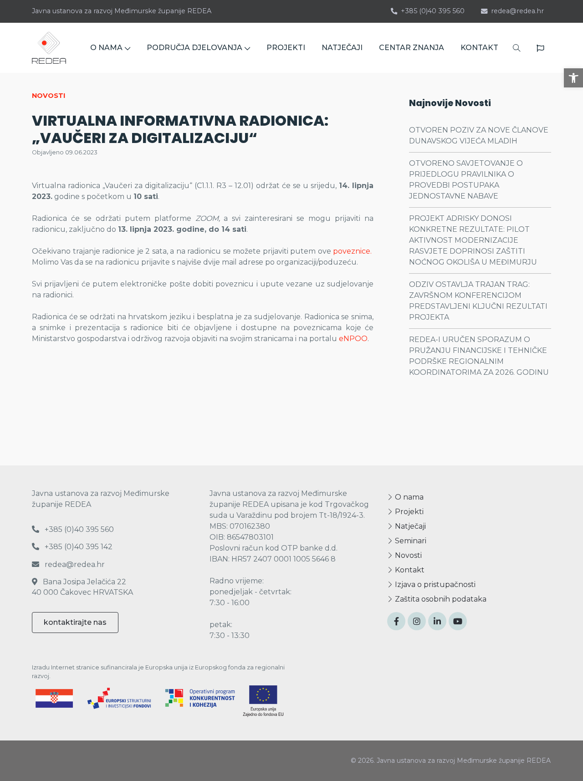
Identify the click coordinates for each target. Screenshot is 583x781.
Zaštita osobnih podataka (439, 599)
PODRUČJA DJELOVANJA (194, 47)
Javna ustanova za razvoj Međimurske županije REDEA (121, 11)
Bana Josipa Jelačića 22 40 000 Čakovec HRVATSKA (82, 586)
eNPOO (353, 338)
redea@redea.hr (517, 11)
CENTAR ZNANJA (411, 47)
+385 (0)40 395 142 (78, 546)
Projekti (408, 511)
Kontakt (408, 570)
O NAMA (106, 47)
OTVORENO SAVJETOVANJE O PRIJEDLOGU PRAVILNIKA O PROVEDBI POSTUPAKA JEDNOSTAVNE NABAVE (466, 179)
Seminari (409, 540)
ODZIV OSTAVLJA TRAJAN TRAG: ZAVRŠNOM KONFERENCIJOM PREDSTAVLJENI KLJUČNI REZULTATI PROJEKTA (478, 301)
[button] (573, 77)
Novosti (407, 555)
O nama (408, 497)
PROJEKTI (285, 47)
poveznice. (352, 251)
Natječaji (409, 526)
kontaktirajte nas (75, 622)
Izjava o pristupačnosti (434, 584)
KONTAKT (479, 47)
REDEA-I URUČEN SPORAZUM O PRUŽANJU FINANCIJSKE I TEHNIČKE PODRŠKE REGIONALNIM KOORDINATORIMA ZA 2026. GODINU (479, 356)
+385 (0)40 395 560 (433, 11)
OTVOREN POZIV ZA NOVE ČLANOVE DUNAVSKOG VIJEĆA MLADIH (478, 135)
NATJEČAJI (342, 47)
